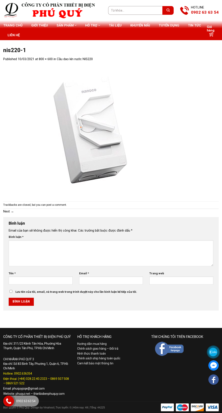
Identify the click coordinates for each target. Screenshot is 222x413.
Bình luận (16, 237)
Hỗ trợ (91, 25)
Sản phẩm (65, 25)
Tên (12, 273)
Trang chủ (13, 25)
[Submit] (168, 10)
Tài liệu (115, 25)
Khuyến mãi (140, 25)
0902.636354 (23, 373)
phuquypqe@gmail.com (28, 388)
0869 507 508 (59, 378)
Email (84, 273)
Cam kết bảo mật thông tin (95, 363)
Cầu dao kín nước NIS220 (75, 59)
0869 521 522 (15, 383)
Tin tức (194, 25)
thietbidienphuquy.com (49, 393)
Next (8, 211)
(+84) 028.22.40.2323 (32, 378)
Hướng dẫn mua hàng (92, 344)
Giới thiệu (39, 25)
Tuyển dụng (169, 25)
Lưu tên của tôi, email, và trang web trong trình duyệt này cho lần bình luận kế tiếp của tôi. (76, 291)
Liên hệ (14, 35)
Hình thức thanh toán (91, 353)
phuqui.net (23, 393)
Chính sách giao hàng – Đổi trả (97, 348)
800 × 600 (46, 59)
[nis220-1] (90, 131)
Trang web (156, 273)
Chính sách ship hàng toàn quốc (98, 358)
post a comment (56, 204)
